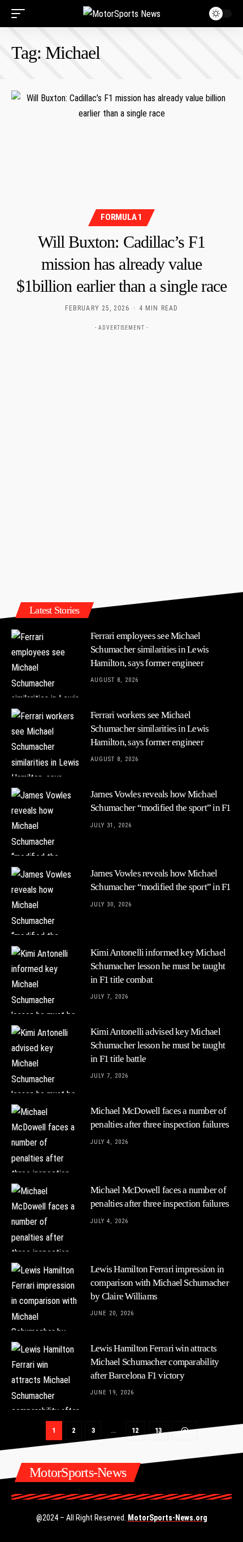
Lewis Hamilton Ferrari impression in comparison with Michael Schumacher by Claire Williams (159, 1283)
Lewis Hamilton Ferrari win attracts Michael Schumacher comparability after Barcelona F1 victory (154, 1362)
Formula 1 (121, 217)
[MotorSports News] (121, 13)
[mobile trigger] (21, 13)
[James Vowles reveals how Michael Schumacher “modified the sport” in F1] (45, 822)
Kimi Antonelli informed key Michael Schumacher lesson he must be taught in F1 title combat (157, 966)
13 (158, 1430)
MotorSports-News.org (167, 1517)
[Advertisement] (121, 458)
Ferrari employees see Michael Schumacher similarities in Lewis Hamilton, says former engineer (149, 649)
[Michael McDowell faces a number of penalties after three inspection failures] (45, 1138)
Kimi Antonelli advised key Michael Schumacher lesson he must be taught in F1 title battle (157, 1045)
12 (135, 1430)
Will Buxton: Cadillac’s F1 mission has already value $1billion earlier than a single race (121, 263)
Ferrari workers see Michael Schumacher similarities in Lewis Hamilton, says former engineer (149, 729)
